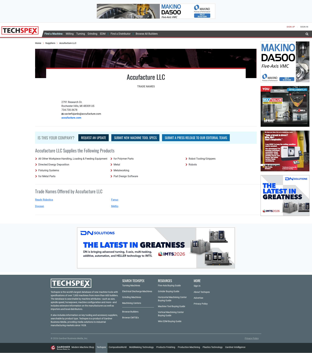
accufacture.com (71, 117)
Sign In (197, 286)
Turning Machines (131, 285)
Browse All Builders (147, 33)
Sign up (291, 27)
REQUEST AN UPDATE (93, 137)
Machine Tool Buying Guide (171, 306)
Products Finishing (165, 347)
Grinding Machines (131, 297)
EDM (102, 33)
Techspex (101, 347)
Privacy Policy (201, 303)
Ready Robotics (44, 199)
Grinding (92, 33)
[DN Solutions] (285, 195)
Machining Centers (131, 303)
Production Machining (189, 347)
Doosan (39, 206)
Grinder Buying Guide (168, 291)
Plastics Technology (213, 347)
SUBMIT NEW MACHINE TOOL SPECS (135, 137)
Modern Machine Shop (83, 347)
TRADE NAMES (146, 86)
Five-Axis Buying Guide (169, 285)
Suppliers (50, 43)
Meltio (114, 206)
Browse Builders (130, 311)
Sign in (304, 27)
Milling (70, 33)
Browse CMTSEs (130, 317)
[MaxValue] (285, 106)
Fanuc (114, 199)
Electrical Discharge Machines (137, 291)
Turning (80, 33)
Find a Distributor (120, 33)
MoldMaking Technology (141, 347)
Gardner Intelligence (235, 347)
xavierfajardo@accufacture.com (82, 113)
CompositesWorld (118, 347)
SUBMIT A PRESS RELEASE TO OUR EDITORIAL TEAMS (196, 137)
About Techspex (202, 292)
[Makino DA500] (156, 11)
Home (38, 43)
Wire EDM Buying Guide (169, 321)
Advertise (198, 298)
